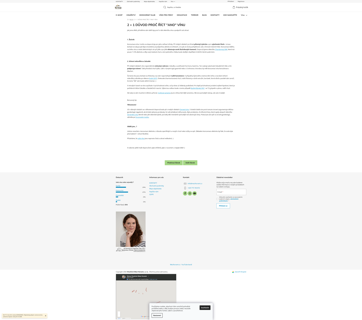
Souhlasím (205, 308)
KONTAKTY (119, 1)
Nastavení (157, 315)
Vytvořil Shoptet (240, 272)
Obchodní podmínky (133, 1)
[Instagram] (190, 193)
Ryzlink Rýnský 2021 (198, 88)
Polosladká (120, 195)
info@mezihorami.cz (195, 183)
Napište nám (163, 1)
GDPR (151, 194)
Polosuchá (119, 191)
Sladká (118, 200)
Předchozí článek (173, 163)
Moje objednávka (149, 1)
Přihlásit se (223, 206)
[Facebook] (185, 193)
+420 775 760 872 (194, 188)
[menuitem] (119, 15)
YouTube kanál (186, 265)
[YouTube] (194, 193)
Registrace (241, 1)
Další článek (190, 163)
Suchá (118, 186)
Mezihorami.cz (175, 265)
